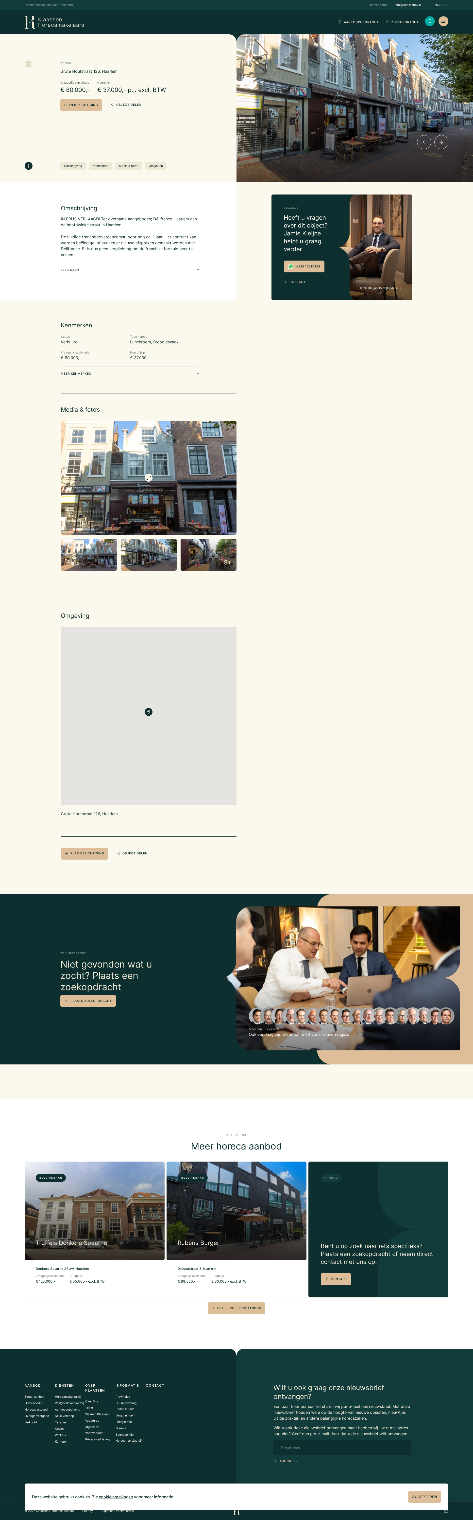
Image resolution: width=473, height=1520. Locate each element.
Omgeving (156, 166)
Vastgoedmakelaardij (69, 1403)
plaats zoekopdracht (91, 1001)
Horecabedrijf (34, 1403)
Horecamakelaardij (68, 1396)
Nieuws (121, 1428)
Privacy (87, 1511)
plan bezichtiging (81, 105)
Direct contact (379, 5)
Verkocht (31, 1422)
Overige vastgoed (37, 1416)
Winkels (60, 1435)
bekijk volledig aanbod (239, 1308)
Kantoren (61, 1441)
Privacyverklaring (97, 1439)
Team (89, 1408)
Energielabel (124, 1422)
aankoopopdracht (361, 22)
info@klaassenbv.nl (408, 5)
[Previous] (424, 142)
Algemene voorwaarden (117, 1511)
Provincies (123, 1396)
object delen (128, 104)
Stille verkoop (64, 1416)
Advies (59, 1429)
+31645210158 (308, 266)
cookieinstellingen (116, 1496)
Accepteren (424, 1497)
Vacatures (92, 1420)
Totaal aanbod (34, 1396)
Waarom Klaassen (97, 1414)
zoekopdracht (405, 22)
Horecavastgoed (36, 1409)
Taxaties (61, 1422)
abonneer (289, 1461)
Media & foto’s (128, 166)
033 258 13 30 (438, 5)
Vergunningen (125, 1415)
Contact (297, 282)
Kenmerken (100, 166)
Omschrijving (73, 166)
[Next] (441, 142)
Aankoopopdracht (67, 1409)
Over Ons (91, 1401)
